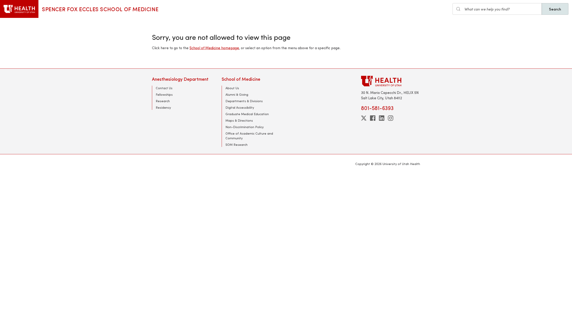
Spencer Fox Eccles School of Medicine (100, 9)
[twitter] (363, 118)
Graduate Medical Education (247, 114)
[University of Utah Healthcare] (390, 81)
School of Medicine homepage (214, 47)
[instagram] (390, 118)
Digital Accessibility (239, 107)
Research (163, 101)
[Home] (19, 9)
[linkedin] (381, 118)
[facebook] (372, 118)
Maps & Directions (239, 120)
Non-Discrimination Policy (244, 127)
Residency (163, 107)
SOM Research (236, 144)
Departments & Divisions (244, 101)
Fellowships (164, 94)
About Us (232, 88)
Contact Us (164, 88)
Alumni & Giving (236, 94)
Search (555, 8)
